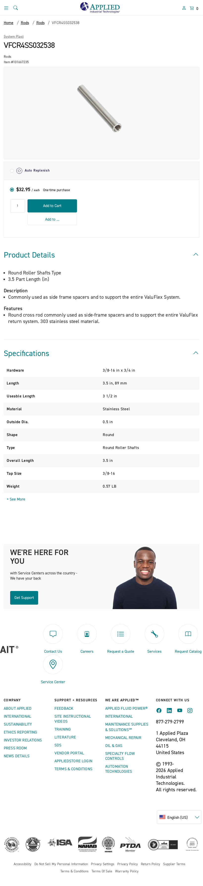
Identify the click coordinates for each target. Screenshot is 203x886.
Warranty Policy (127, 871)
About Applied (17, 708)
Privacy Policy (127, 864)
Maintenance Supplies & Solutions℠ (126, 727)
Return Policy (150, 864)
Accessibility (22, 864)
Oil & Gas (113, 745)
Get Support (24, 597)
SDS (57, 745)
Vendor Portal (69, 753)
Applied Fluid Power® (126, 708)
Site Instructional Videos (72, 719)
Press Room (15, 748)
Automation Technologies (118, 769)
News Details (16, 756)
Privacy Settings (102, 864)
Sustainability (18, 724)
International (17, 716)
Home (8, 22)
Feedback (63, 708)
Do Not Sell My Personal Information (61, 864)
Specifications (26, 353)
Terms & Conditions (73, 769)
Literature (65, 737)
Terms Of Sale (102, 871)
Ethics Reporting (20, 732)
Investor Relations (23, 740)
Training (62, 729)
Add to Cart (52, 205)
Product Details (29, 255)
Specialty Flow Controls (120, 756)
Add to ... (52, 219)
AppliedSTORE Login (73, 761)
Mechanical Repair (123, 737)
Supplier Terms (174, 864)
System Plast (14, 36)
